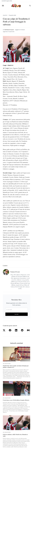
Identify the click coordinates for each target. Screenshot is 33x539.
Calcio (5, 15)
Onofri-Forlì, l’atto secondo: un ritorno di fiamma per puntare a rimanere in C (16, 366)
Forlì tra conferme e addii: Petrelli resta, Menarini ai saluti (15, 435)
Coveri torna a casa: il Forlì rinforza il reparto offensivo (16, 400)
